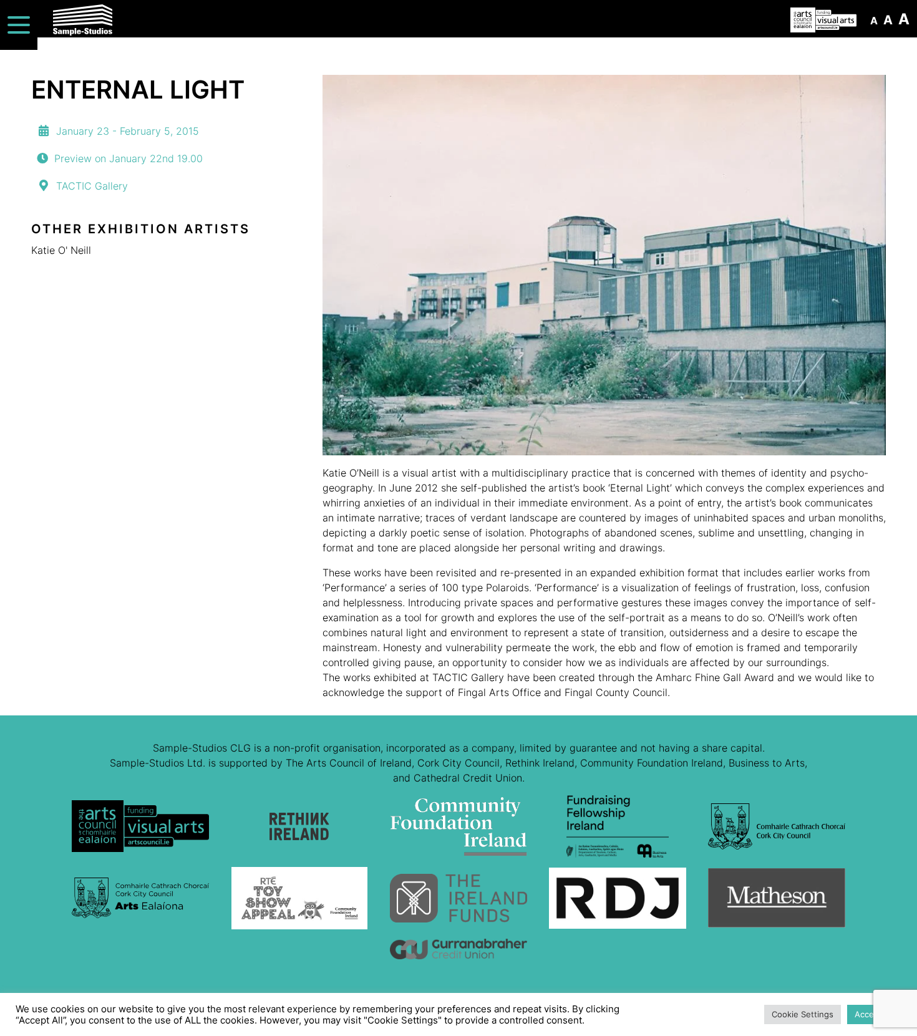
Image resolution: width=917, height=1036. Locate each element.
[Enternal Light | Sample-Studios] (604, 265)
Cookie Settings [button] (802, 1014)
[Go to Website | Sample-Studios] (140, 830)
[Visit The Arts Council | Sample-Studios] (823, 20)
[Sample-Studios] (185, 20)
